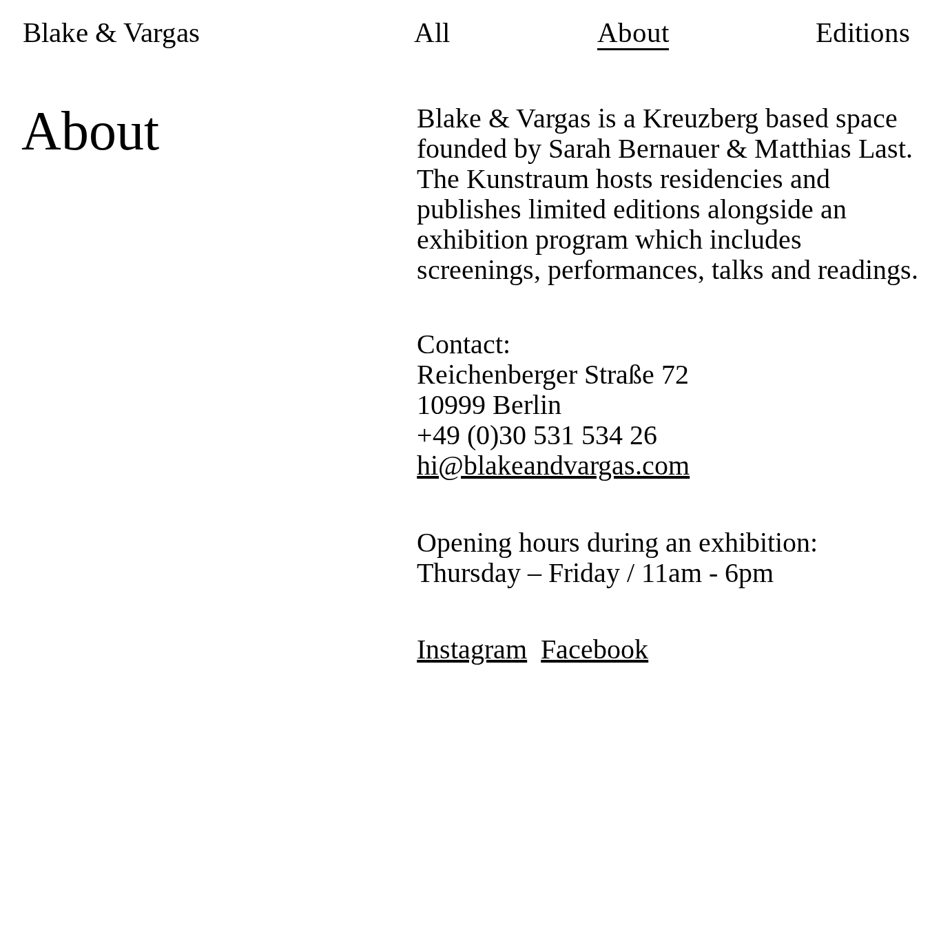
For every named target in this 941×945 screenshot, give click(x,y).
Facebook (594, 649)
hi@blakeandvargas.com (553, 465)
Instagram (472, 649)
